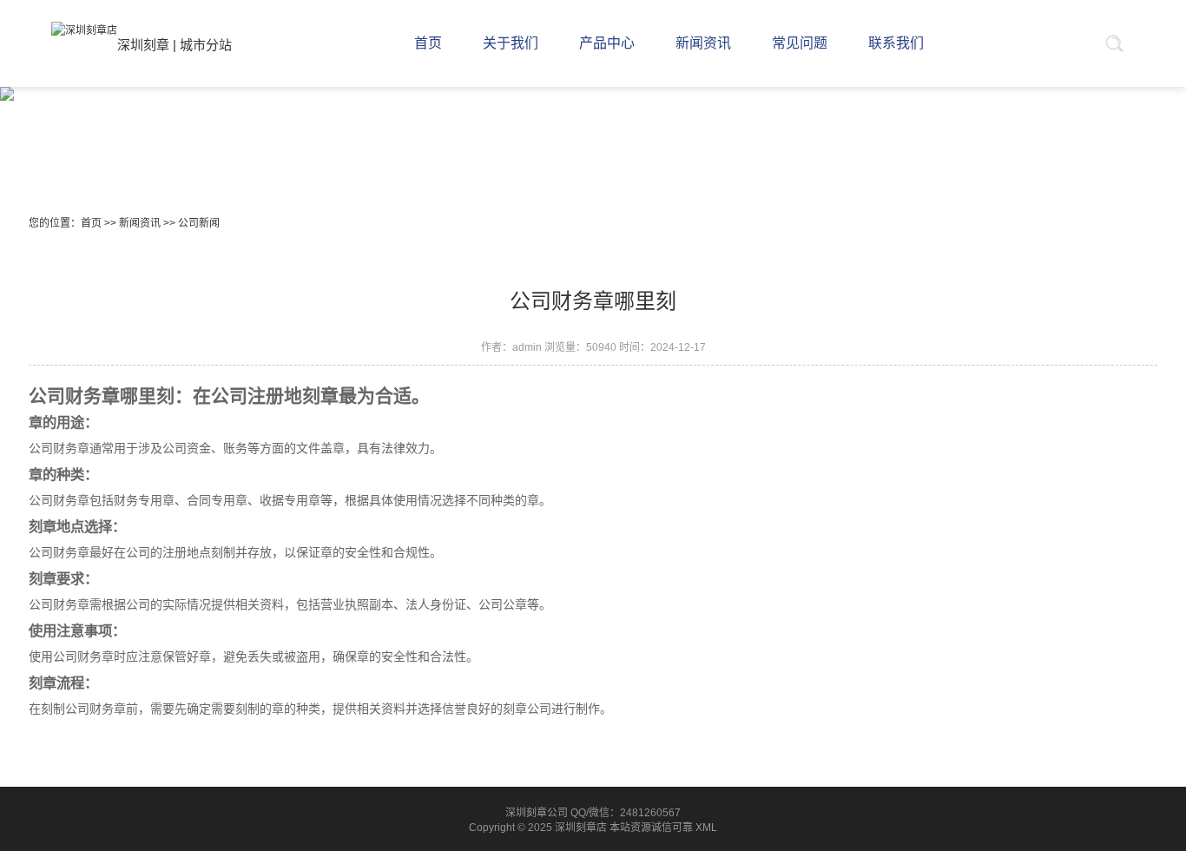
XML (706, 827)
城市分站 (206, 44)
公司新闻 (199, 223)
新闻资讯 (140, 223)
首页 (91, 223)
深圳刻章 (143, 44)
